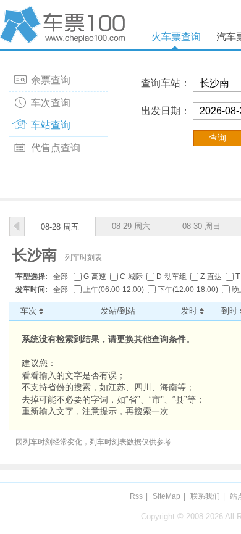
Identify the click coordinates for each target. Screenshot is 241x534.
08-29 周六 (131, 226)
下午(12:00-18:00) (188, 289)
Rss (136, 496)
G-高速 (94, 276)
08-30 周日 (201, 226)
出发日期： (165, 111)
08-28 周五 (60, 227)
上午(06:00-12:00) (113, 289)
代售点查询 (55, 148)
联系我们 (205, 496)
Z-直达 (211, 276)
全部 (60, 276)
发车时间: (31, 289)
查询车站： (165, 83)
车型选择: (31, 276)
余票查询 (50, 80)
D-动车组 (171, 276)
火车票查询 (176, 36)
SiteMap (166, 496)
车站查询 (50, 125)
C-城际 (131, 276)
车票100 (65, 24)
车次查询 (50, 103)
